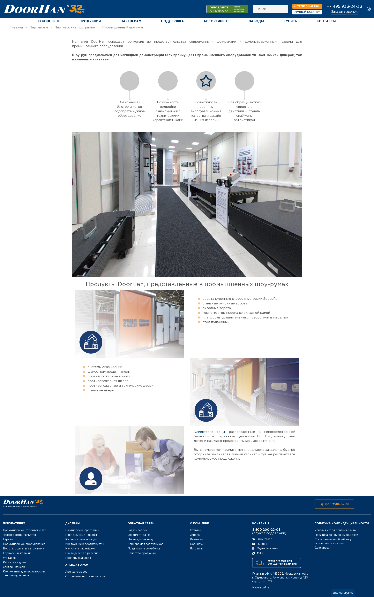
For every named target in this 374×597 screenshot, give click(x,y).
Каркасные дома (14, 562)
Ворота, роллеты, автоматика (23, 548)
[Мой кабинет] (369, 9)
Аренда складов (76, 572)
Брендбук (197, 544)
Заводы (256, 21)
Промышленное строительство (24, 530)
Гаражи (8, 539)
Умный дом (10, 558)
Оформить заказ (337, 504)
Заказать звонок (344, 11)
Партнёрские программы (75, 27)
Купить (290, 21)
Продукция (90, 21)
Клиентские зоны (209, 432)
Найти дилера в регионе (82, 553)
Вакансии (196, 539)
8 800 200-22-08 (266, 529)
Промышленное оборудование (24, 544)
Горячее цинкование (17, 553)
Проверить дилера (78, 558)
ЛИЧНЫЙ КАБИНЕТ (307, 12)
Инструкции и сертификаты (84, 544)
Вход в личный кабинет (81, 535)
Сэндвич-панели (14, 567)
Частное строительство (19, 535)
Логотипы (196, 548)
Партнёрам (39, 27)
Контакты (326, 21)
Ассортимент (216, 21)
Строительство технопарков (85, 576)
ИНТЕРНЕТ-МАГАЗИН (307, 6)
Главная (16, 27)
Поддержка (172, 21)
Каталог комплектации (81, 539)
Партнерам (131, 21)
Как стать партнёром (80, 548)
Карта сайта (260, 587)
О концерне (49, 21)
